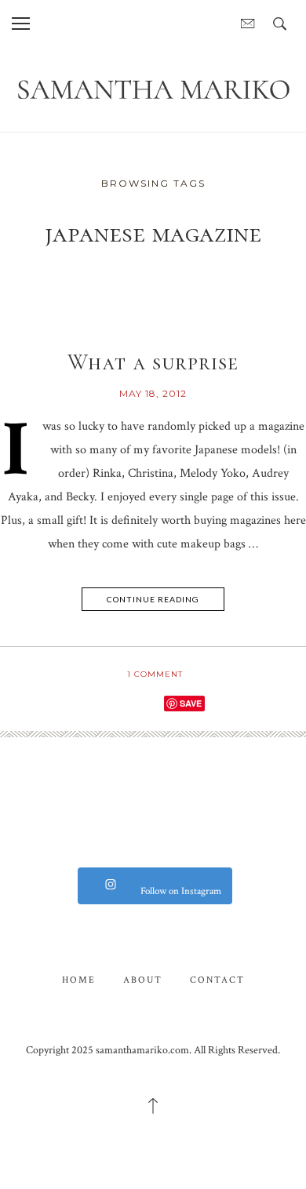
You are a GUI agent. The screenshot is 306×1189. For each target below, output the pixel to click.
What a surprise (153, 362)
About (142, 980)
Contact (217, 980)
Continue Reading (153, 599)
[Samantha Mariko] (153, 88)
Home (79, 980)
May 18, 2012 (153, 393)
